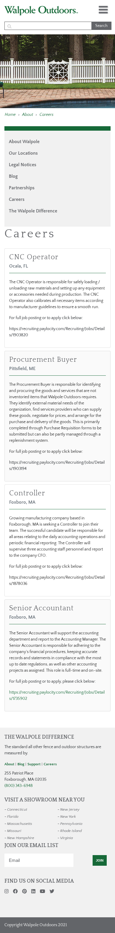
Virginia (66, 838)
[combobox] (57, 26)
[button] (10, 115)
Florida (12, 816)
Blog (13, 176)
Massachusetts (19, 824)
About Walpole (24, 141)
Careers (46, 114)
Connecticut (17, 809)
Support (33, 764)
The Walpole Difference (33, 211)
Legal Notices (22, 164)
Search (101, 25)
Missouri (14, 831)
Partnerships (21, 188)
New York (68, 816)
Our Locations (23, 153)
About (27, 114)
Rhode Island (71, 831)
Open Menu (103, 9)
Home (10, 114)
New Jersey (70, 809)
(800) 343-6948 (18, 785)
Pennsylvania (71, 824)
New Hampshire (20, 838)
